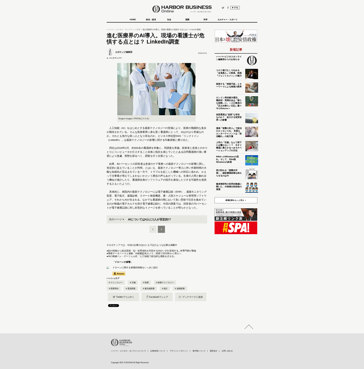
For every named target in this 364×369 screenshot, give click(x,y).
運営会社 (213, 351)
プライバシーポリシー (179, 351)
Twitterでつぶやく (125, 297)
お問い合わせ (227, 351)
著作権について (199, 351)
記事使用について (157, 351)
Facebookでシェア (158, 297)
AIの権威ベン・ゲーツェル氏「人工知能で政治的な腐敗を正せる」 (142, 256)
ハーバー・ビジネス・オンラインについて (128, 351)
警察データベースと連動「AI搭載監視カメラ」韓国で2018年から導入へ (144, 253)
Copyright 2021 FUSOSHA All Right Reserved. (130, 362)
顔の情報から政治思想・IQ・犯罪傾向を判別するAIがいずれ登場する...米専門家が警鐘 (152, 251)
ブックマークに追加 (191, 296)
